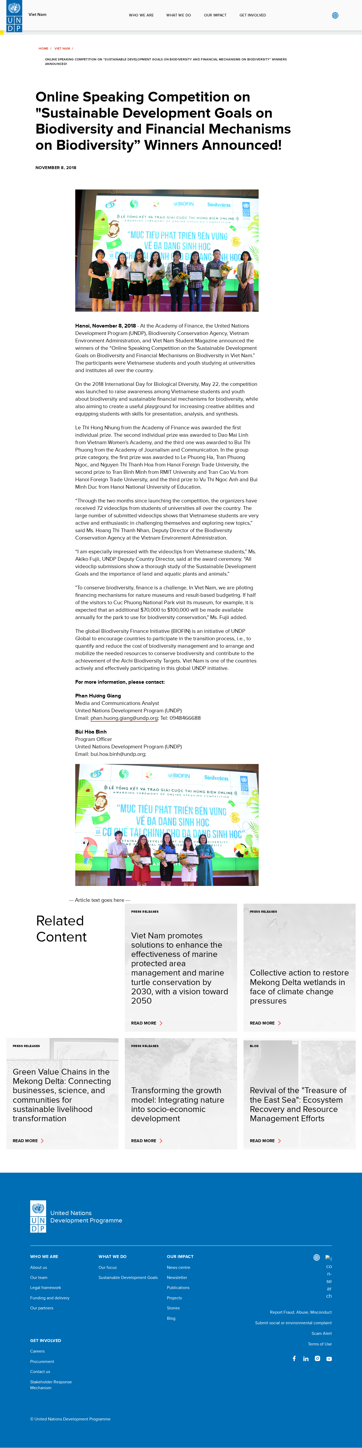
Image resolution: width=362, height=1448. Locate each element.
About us (38, 1267)
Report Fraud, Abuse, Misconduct (301, 1312)
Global (335, 15)
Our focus (108, 1267)
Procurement (42, 1362)
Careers (37, 1351)
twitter (282, 1358)
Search (346, 15)
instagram (317, 1358)
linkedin (305, 1358)
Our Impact (215, 15)
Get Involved (253, 15)
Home (43, 48)
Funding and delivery (49, 1298)
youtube (329, 1358)
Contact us (40, 1372)
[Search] (328, 1277)
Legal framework (45, 1288)
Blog (171, 1318)
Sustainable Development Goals (128, 1278)
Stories (173, 1308)
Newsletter (177, 1278)
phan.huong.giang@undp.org (124, 718)
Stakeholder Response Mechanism (51, 1385)
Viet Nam (37, 14)
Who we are (141, 15)
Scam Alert (322, 1333)
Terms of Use (320, 1344)
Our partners (41, 1308)
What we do (178, 15)
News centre (178, 1267)
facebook (294, 1358)
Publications (178, 1288)
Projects (174, 1298)
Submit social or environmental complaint (293, 1323)
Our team (38, 1278)
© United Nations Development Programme (70, 1419)
